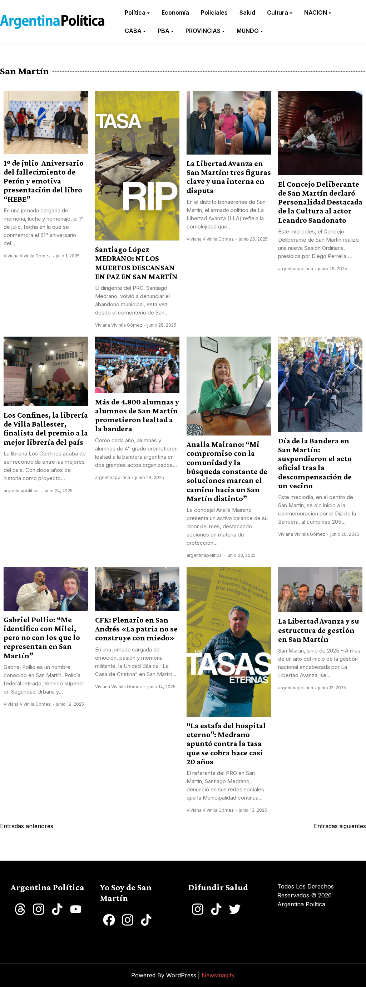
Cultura (277, 12)
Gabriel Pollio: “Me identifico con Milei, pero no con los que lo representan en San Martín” (42, 637)
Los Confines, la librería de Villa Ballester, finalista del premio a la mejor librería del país (46, 429)
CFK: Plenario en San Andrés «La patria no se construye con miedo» (136, 629)
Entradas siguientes (340, 826)
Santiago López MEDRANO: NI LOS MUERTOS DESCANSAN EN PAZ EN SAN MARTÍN (136, 263)
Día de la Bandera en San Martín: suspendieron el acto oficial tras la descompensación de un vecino (315, 463)
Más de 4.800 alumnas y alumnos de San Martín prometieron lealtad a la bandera (137, 415)
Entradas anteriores (26, 826)
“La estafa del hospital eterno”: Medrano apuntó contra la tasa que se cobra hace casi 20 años (226, 743)
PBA (163, 30)
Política (135, 12)
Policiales (214, 12)
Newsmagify (218, 975)
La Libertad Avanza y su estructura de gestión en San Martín (318, 630)
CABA (133, 30)
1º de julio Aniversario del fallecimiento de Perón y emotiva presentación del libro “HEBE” (44, 180)
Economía (175, 12)
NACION (315, 12)
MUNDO (248, 30)
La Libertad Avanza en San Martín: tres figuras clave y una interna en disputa (229, 177)
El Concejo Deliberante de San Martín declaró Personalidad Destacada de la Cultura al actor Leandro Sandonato (320, 202)
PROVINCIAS (203, 30)
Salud (247, 12)
